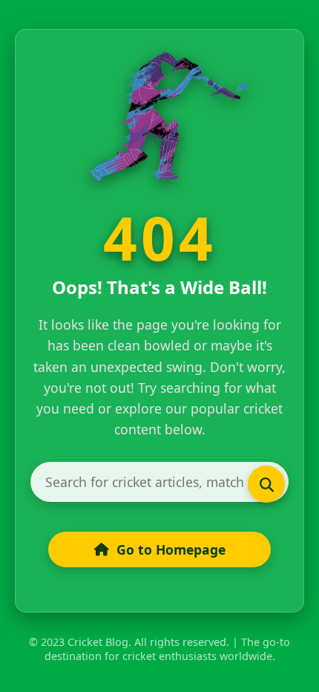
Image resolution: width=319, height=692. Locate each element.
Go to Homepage (171, 549)
